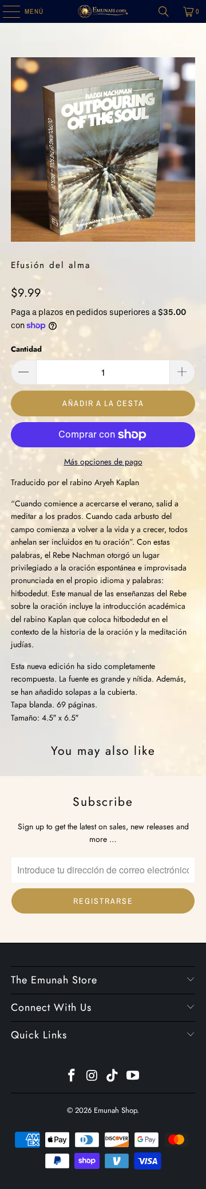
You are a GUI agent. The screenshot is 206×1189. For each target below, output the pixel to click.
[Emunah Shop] (103, 11)
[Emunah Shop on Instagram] (92, 1076)
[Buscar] (164, 11)
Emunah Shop (115, 1110)
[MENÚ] (5, 11)
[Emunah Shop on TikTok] (112, 1076)
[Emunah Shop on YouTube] (133, 1076)
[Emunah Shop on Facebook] (72, 1076)
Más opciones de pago (103, 461)
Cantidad (26, 349)
